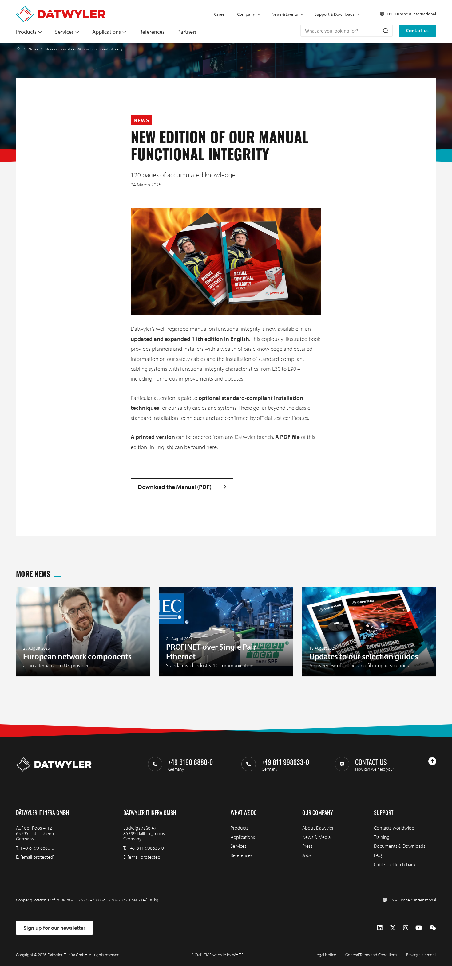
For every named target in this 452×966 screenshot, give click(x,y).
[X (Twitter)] (393, 928)
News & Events (285, 14)
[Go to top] (432, 761)
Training (382, 837)
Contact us (417, 30)
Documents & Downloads (399, 846)
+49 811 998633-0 (145, 848)
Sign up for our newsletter (54, 927)
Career (220, 14)
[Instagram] (405, 928)
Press (307, 846)
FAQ (378, 855)
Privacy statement (421, 954)
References (152, 31)
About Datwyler (318, 828)
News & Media (316, 837)
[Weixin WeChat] (433, 928)
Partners (187, 31)
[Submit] (385, 30)
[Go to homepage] (60, 8)
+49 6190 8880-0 (37, 848)
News (33, 49)
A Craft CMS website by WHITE (217, 954)
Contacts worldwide (394, 828)
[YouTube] (418, 928)
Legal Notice (325, 954)
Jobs (306, 855)
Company (246, 14)
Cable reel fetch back (394, 864)
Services (64, 31)
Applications (106, 31)
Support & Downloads (335, 14)
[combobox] (346, 31)
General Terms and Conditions (371, 954)
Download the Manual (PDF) (175, 487)
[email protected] (37, 857)
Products (26, 31)
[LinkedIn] (380, 928)
